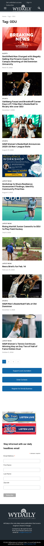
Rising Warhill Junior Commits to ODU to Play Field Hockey (21, 227)
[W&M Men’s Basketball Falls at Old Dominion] (22, 286)
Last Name (7, 474)
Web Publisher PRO (30, 544)
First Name (7, 465)
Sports (5, 98)
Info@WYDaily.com (25, 532)
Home (4, 16)
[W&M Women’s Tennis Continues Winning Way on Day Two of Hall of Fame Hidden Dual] (22, 326)
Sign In (29, 2)
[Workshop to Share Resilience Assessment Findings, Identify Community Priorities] (22, 166)
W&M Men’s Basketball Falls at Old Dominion (19, 305)
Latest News (7, 181)
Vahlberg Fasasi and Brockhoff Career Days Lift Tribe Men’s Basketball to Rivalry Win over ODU (21, 104)
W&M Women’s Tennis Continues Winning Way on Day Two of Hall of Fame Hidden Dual (19, 346)
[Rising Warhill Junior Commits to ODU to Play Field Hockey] (22, 209)
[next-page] (18, 361)
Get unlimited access (13, 2)
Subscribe (10, 5)
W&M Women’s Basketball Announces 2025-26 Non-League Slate (21, 145)
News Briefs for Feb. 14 (14, 266)
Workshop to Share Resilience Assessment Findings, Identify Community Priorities (18, 186)
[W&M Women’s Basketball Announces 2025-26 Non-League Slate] (22, 126)
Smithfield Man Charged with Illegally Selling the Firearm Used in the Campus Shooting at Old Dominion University (21, 60)
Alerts (5, 53)
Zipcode (6, 482)
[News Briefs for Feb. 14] (22, 249)
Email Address (9, 456)
